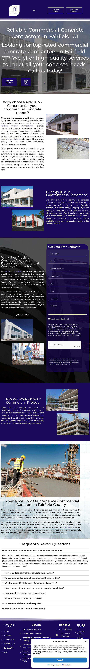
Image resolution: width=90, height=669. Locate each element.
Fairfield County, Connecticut (16, 126)
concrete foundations (10, 139)
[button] (86, 641)
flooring (66, 527)
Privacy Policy (66, 665)
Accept (60, 660)
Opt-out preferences (54, 665)
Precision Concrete (12, 271)
